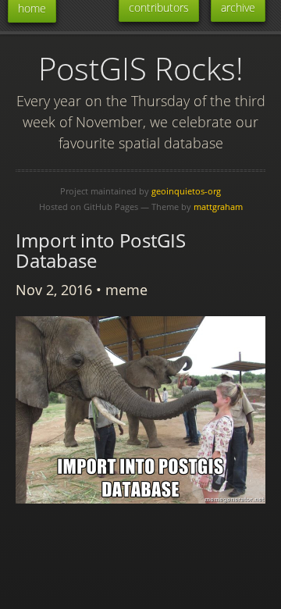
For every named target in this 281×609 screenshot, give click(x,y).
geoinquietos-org (186, 191)
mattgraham (218, 206)
